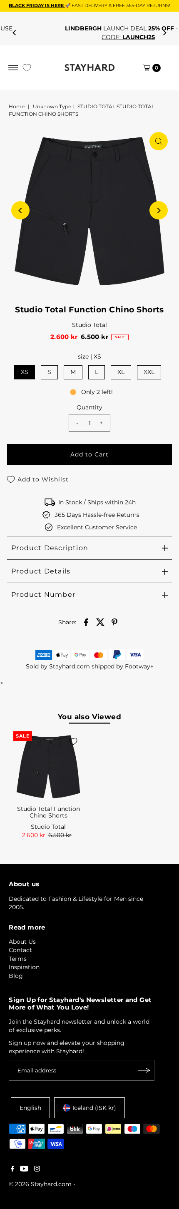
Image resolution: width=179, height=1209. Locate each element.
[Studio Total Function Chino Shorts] (48, 766)
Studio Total (89, 325)
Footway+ (139, 666)
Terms (18, 958)
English (30, 1107)
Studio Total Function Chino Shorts (48, 812)
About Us (22, 941)
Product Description (49, 548)
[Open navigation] (13, 67)
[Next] (164, 33)
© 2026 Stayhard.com (40, 1184)
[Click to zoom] (158, 141)
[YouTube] (24, 1169)
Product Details (40, 571)
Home (17, 106)
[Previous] (14, 33)
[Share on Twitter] (100, 622)
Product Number (43, 594)
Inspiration (24, 967)
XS (24, 372)
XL (120, 372)
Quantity (89, 407)
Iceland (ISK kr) (94, 1107)
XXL (149, 372)
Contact (20, 950)
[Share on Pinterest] (114, 622)
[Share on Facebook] (86, 622)
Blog (16, 975)
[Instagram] (37, 1169)
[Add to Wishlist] (73, 741)
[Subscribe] (144, 1070)
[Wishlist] (27, 68)
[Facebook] (12, 1169)
